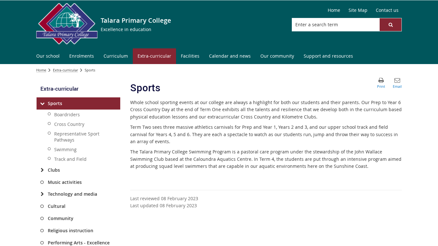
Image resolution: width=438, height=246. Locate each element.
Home (41, 70)
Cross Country (69, 124)
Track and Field (70, 159)
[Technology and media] (42, 194)
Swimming (65, 149)
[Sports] (42, 103)
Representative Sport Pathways (76, 137)
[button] (390, 24)
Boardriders (67, 114)
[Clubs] (42, 170)
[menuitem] (47, 56)
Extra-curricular (65, 70)
